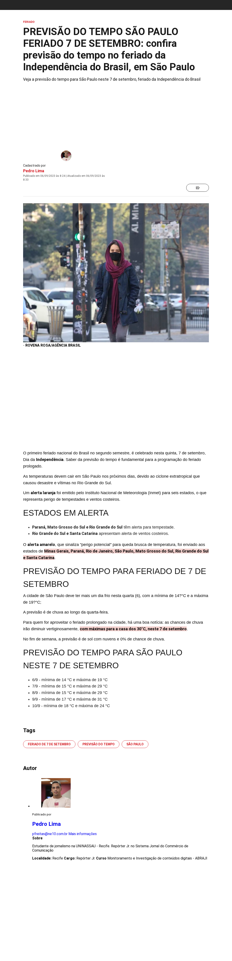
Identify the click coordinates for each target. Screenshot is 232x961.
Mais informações (82, 834)
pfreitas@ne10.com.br (50, 834)
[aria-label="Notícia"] (197, 188)
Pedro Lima (33, 170)
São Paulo (135, 744)
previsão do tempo (98, 744)
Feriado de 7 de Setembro (49, 744)
